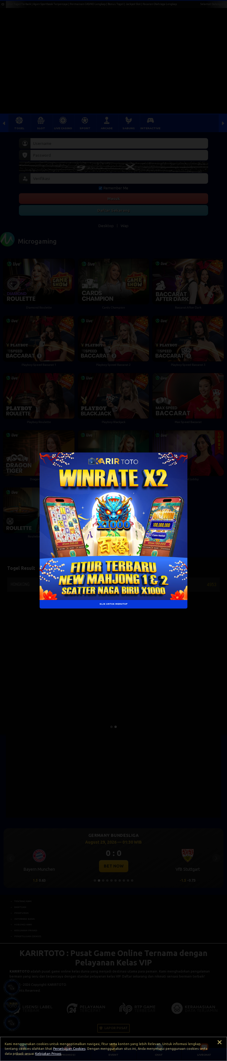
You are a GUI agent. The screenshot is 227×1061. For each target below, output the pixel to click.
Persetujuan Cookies (69, 1048)
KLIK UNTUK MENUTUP (113, 604)
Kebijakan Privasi (48, 1053)
